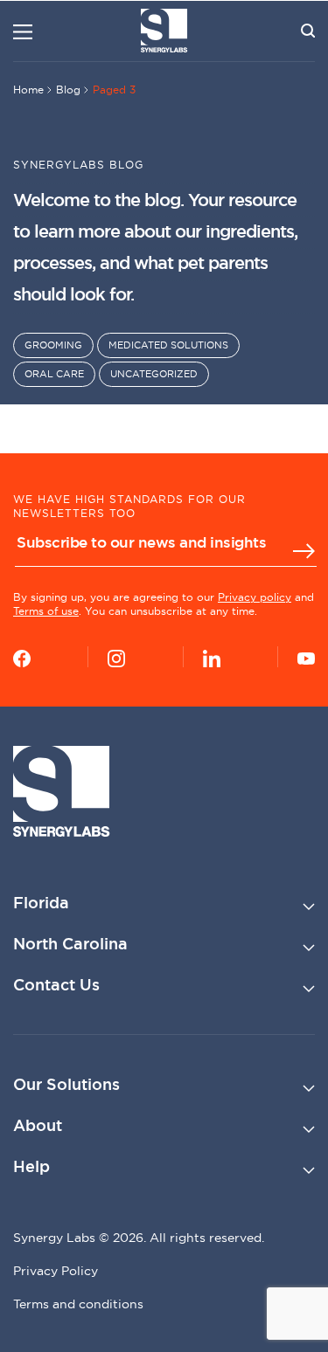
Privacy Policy (55, 1271)
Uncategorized (154, 374)
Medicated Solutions (168, 345)
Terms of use (46, 610)
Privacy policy (254, 597)
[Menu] (22, 32)
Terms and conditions (78, 1304)
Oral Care (54, 374)
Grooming (53, 345)
